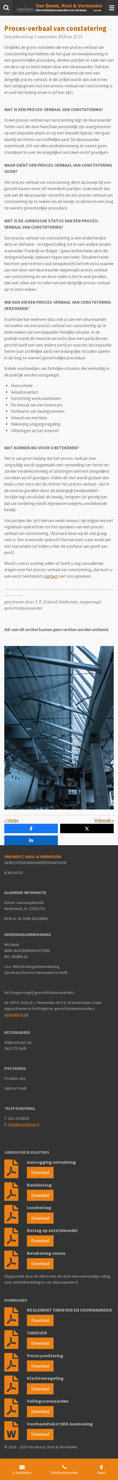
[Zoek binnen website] (6, 8)
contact (51, 576)
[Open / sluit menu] (111, 8)
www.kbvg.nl (16, 1014)
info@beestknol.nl (23, 1124)
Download (40, 1172)
